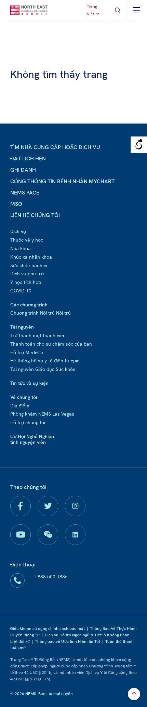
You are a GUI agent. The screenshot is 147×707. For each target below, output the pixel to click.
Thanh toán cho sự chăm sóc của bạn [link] (51, 344)
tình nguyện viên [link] (28, 442)
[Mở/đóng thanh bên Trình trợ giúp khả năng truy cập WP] (139, 144)
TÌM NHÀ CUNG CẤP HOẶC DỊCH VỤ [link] (55, 147)
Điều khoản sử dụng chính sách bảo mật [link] (47, 628)
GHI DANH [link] (23, 169)
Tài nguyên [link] (22, 327)
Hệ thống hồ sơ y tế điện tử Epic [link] (44, 361)
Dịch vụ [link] (18, 231)
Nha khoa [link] (20, 248)
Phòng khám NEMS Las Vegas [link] (42, 414)
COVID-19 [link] (20, 291)
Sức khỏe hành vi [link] (28, 265)
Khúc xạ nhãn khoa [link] (31, 257)
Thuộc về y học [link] (26, 240)
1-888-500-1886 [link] (51, 577)
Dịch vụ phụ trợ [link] (27, 274)
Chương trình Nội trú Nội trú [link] (40, 313)
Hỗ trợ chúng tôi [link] (27, 422)
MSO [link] (16, 203)
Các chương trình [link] (29, 305)
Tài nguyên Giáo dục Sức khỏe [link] (43, 369)
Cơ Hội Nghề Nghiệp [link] (32, 436)
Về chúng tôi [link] (23, 397)
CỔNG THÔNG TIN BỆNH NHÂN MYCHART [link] (62, 181)
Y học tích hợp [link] (25, 282)
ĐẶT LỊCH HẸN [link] (28, 158)
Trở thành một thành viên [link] (38, 335)
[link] (29, 10)
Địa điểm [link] (19, 406)
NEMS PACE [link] (24, 192)
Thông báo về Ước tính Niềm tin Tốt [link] (67, 641)
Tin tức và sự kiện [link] (29, 383)
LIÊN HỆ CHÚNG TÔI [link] (35, 215)
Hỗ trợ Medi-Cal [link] (27, 352)
